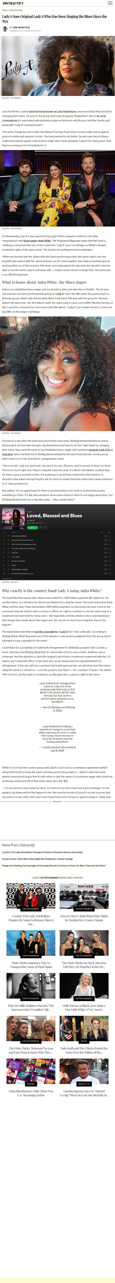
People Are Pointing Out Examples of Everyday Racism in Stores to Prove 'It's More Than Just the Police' (54, 865)
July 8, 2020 (57, 750)
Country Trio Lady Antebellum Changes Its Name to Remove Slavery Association (42, 852)
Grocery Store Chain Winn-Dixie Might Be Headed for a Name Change (37, 858)
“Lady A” (60, 293)
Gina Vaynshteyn (21, 27)
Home (4, 10)
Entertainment (16, 10)
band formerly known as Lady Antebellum (52, 111)
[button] (110, 3)
